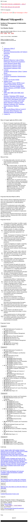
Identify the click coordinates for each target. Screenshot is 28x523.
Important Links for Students (8, 452)
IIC (16, 452)
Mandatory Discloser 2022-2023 (19, 462)
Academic (6, 76)
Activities (21, 104)
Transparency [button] (7, 74)
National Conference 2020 (15, 102)
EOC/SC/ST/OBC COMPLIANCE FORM (16, 451)
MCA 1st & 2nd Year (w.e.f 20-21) (17, 481)
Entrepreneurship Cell (16, 52)
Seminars (6, 96)
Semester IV (4, 437)
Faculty (2, 450)
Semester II (4, 347)
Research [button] (6, 58)
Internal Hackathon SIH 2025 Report (14, 96)
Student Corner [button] (8, 81)
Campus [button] (6, 70)
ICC (2, 471)
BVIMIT (3, 43)
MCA (5, 56)
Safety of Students (8, 465)
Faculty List (7, 79)
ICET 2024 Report (13, 99)
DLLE (22, 465)
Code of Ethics (20, 60)
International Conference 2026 (12, 65)
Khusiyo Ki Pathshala (16, 112)
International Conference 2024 (12, 66)
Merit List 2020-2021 (16, 486)
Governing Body (5, 474)
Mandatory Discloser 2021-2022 (9, 464)
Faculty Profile (15, 79)
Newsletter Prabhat (15, 86)
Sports (5, 106)
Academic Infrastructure (10, 71)
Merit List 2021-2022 (6, 486)
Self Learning (16, 450)
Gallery (10, 450)
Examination (13, 76)
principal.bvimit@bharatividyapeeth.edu (14, 508)
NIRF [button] (5, 91)
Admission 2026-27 (9, 48)
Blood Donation (14, 110)
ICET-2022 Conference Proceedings (14, 100)
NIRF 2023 (20, 92)
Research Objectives (9, 60)
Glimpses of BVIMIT (14, 88)
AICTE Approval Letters (7, 459)
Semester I (3, 326)
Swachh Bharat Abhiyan (13, 109)
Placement (7, 52)
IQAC (4, 471)
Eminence (10, 106)
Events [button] (6, 94)
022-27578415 (8, 504)
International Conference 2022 (12, 68)
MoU (19, 63)
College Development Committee (14, 472)
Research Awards (13, 63)
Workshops (12, 96)
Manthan (16, 106)
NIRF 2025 (7, 92)
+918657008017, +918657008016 (13, 505)
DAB (7, 471)
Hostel (5, 73)
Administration (21, 76)
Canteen (24, 71)
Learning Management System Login (11, 453)
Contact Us (7, 114)
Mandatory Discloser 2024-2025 (11, 461)
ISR (5, 109)
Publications (7, 61)
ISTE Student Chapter (10, 83)
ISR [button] (5, 107)
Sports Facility (16, 465)
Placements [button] (7, 50)
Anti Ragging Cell (13, 471)
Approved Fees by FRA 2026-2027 (9, 455)
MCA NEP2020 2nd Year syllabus (9, 479)
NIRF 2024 (13, 92)
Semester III (4, 393)
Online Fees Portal (19, 454)
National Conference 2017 (11, 104)
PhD (8, 56)
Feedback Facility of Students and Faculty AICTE (13, 458)
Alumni (6, 450)
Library (20, 71)
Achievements (12, 84)
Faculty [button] (6, 78)
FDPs (17, 96)
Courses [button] (6, 55)
